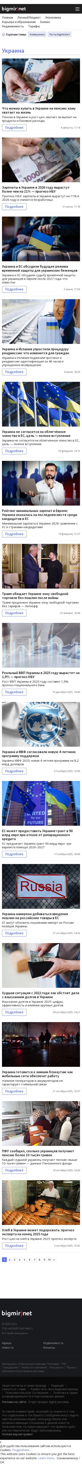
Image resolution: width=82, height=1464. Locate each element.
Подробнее (14, 127)
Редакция (57, 1385)
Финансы (49, 1347)
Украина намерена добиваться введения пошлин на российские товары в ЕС (35, 916)
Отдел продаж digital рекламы (48, 1402)
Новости (8, 1347)
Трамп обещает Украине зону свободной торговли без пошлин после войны (35, 595)
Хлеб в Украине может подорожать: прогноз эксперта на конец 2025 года (38, 1232)
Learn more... (47, 1458)
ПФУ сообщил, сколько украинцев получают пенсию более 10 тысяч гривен (38, 1153)
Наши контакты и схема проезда (24, 1385)
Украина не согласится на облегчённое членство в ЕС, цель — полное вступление (36, 433)
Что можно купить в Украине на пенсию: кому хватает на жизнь (39, 110)
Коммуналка (37, 34)
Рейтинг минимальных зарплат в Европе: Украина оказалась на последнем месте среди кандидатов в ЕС (39, 514)
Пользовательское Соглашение (26, 1393)
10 (49, 1259)
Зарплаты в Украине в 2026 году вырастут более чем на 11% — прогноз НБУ (36, 189)
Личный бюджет (29, 17)
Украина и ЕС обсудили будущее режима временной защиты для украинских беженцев (39, 268)
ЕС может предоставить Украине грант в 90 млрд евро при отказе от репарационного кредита (37, 835)
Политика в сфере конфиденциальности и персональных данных (40, 1394)
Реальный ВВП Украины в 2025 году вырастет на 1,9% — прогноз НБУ (41, 674)
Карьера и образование (19, 22)
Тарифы (34, 26)
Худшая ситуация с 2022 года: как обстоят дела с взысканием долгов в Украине (40, 995)
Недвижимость (13, 26)
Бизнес (45, 22)
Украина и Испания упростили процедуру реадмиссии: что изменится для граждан (35, 351)
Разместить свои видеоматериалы (54, 1389)
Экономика (53, 17)
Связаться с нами (14, 1389)
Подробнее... (21, 1450)
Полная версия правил (17, 1434)
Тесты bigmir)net (59, 34)
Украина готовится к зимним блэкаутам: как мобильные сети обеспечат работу (37, 1074)
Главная (7, 17)
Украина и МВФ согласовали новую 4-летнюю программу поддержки (39, 753)
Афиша (6, 1343)
